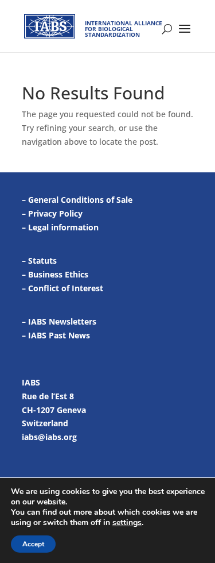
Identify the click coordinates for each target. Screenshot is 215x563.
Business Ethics (58, 274)
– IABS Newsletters (59, 321)
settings (127, 523)
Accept (33, 544)
